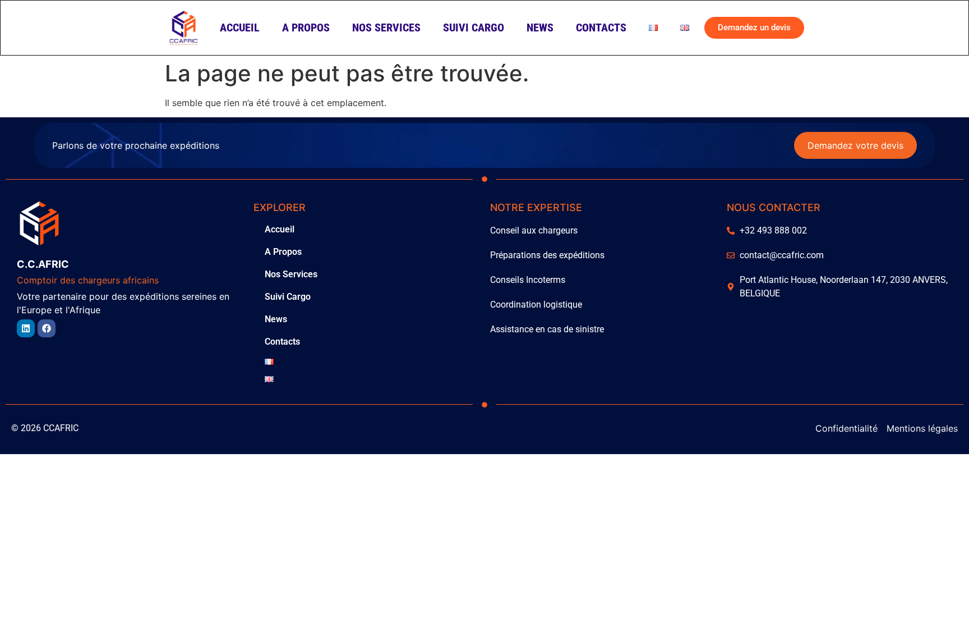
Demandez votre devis (855, 145)
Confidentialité (846, 428)
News (540, 27)
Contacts (601, 27)
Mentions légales (922, 428)
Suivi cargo (473, 27)
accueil (240, 27)
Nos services (386, 27)
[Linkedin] (26, 328)
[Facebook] (47, 328)
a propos (306, 27)
